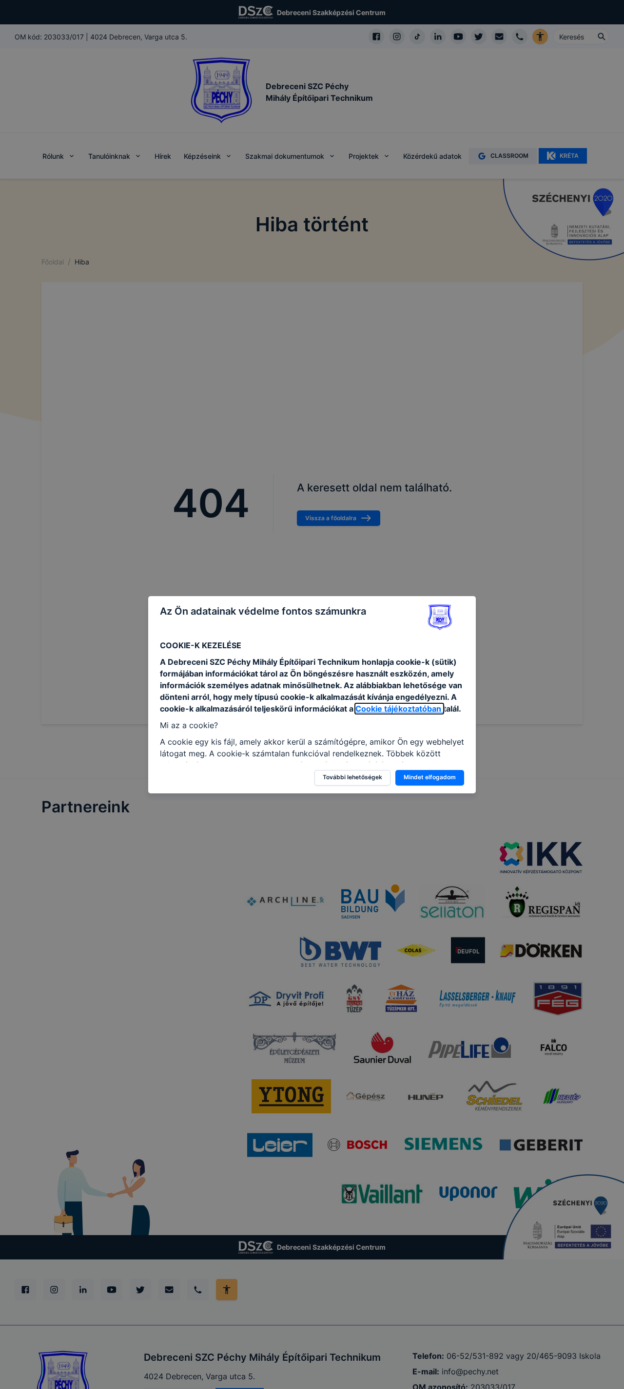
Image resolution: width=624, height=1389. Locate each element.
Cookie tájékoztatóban (399, 708)
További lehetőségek (352, 777)
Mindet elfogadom (430, 777)
